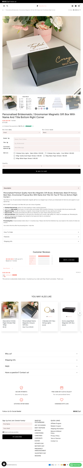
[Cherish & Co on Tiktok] (9, 1)
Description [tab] (7, 188)
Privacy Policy (55, 436)
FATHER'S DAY (39, 443)
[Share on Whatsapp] (78, 10)
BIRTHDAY (38, 430)
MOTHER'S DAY (39, 446)
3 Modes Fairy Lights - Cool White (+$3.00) (60, 153)
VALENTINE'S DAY (40, 453)
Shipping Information (57, 428)
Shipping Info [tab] (8, 241)
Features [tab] (6, 237)
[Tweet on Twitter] (75, 10)
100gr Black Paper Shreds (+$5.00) (56, 156)
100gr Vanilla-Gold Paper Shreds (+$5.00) (29, 156)
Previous (4, 55)
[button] (6, 120)
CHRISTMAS (38, 435)
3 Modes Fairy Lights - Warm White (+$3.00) (29, 153)
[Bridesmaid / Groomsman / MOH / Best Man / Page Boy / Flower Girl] (7, 142)
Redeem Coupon (56, 426)
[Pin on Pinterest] (76, 10)
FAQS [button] (7, 366)
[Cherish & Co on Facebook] (3, 1)
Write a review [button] (68, 260)
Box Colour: (47, 129)
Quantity (5, 163)
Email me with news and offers (11, 432)
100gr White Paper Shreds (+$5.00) (27, 158)
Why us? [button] (8, 354)
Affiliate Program (56, 423)
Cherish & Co (14, 464)
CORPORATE (38, 438)
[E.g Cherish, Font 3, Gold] (8, 138)
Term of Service (55, 438)
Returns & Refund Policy (56, 432)
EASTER (37, 441)
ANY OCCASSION (40, 425)
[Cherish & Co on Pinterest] (5, 1)
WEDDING (38, 456)
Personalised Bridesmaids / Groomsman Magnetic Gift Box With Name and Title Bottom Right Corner (30, 10)
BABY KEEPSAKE (40, 428)
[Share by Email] (80, 10)
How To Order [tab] (8, 232)
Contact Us (54, 441)
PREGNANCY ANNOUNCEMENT (40, 449)
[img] (6, 272)
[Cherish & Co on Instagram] (7, 1)
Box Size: (7, 129)
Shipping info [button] (10, 360)
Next (78, 55)
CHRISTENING (39, 433)
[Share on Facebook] (73, 10)
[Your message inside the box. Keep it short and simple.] (9, 148)
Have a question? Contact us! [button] (17, 372)
